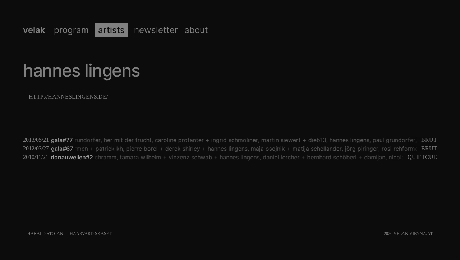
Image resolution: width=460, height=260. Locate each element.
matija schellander (315, 148)
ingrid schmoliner (233, 139)
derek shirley (181, 148)
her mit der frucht (126, 139)
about (196, 30)
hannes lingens (348, 139)
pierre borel (140, 148)
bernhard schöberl (330, 157)
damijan (373, 157)
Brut (429, 140)
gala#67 (62, 148)
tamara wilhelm (139, 157)
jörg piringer (360, 148)
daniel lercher (279, 157)
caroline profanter (177, 139)
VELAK (34, 30)
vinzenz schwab (189, 157)
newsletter (156, 30)
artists (111, 30)
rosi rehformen (400, 148)
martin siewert (279, 139)
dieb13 (316, 139)
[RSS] (435, 233)
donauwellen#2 (72, 157)
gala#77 (62, 139)
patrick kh (107, 148)
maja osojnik (266, 148)
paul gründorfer (77, 139)
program (71, 30)
